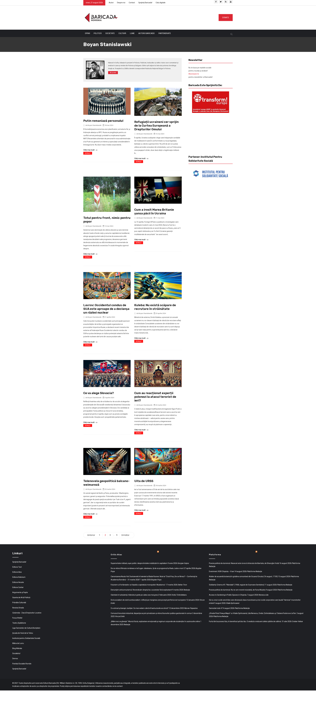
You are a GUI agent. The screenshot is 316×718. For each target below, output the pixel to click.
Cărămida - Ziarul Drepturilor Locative (26, 613)
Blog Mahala (17, 648)
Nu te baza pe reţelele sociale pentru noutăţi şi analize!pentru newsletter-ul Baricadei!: (200, 72)
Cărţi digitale (160, 3)
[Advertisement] (167, 17)
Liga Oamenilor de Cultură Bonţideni (26, 628)
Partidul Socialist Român (21, 664)
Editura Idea (17, 572)
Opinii (87, 33)
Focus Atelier (17, 618)
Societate (110, 33)
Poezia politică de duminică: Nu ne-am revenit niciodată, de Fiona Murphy (237, 590)
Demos (15, 658)
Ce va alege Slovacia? (98, 393)
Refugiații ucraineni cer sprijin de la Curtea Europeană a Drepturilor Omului (156, 125)
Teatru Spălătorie (19, 623)
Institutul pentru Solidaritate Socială (26, 638)
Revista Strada (18, 608)
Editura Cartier (18, 587)
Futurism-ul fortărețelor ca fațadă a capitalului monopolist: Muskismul (138, 585)
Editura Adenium (18, 577)
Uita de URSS (143, 481)
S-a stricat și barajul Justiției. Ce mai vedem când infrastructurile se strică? (139, 608)
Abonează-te (193, 74)
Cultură (122, 33)
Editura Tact (17, 567)
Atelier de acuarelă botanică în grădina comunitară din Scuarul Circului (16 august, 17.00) (243, 576)
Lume (132, 33)
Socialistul (16, 653)
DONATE (225, 18)
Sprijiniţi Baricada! (145, 3)
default (88, 153)
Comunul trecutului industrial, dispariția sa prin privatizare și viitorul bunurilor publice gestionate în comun (151, 613)
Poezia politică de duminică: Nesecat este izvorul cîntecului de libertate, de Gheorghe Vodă (244, 563)
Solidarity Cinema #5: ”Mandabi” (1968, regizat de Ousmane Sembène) (236, 585)
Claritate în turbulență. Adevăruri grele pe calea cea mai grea (134, 595)
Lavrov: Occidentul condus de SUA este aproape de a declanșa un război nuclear (106, 308)
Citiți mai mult (89, 150)
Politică (98, 33)
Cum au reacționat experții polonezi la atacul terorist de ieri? (155, 396)
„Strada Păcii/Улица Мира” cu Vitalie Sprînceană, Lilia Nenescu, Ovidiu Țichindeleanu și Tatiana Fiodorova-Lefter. (252, 613)
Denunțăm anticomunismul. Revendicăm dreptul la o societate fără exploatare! (141, 590)
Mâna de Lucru (18, 643)
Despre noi (121, 3)
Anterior (91, 535)
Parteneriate (164, 33)
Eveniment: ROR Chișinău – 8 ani (221, 571)
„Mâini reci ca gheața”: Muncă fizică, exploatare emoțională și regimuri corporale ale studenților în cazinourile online (155, 621)
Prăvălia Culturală (19, 603)
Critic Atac (116, 555)
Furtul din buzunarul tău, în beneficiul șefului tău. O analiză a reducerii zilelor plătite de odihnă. (245, 621)
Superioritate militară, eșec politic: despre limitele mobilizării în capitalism (139, 563)
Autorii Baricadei (146, 33)
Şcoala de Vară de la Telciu (22, 633)
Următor (125, 535)
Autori (111, 3)
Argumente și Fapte (20, 592)
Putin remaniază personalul (103, 121)
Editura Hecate (18, 582)
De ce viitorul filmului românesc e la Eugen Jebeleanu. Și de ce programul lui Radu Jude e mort (147, 568)
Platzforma (215, 555)
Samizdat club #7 (216, 608)
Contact (132, 3)
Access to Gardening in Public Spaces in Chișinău (228, 595)
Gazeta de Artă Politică (21, 597)
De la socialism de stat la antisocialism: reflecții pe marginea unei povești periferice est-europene (148, 600)
